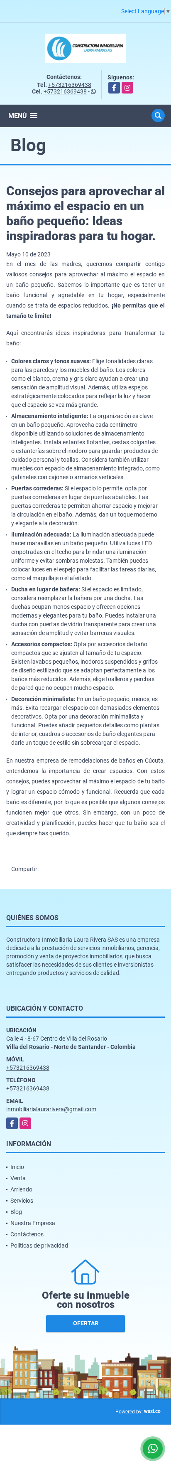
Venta (18, 1178)
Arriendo (21, 1189)
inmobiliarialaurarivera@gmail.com (51, 1109)
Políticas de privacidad (39, 1245)
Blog (16, 1212)
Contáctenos (27, 1234)
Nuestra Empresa (32, 1223)
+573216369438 (69, 84)
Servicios (21, 1200)
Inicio (17, 1167)
